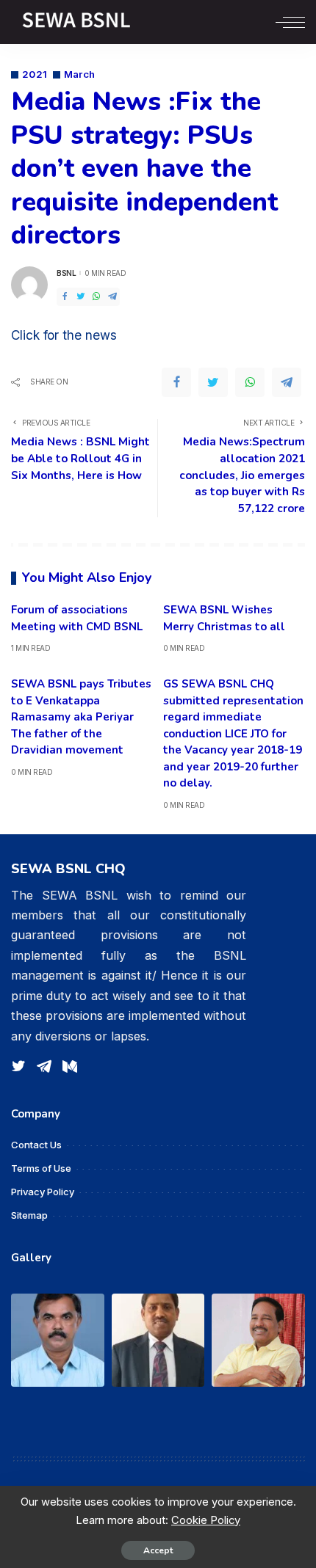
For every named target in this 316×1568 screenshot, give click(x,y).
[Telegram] (112, 297)
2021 (35, 74)
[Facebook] (65, 297)
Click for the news (64, 335)
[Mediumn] (69, 1067)
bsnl (66, 273)
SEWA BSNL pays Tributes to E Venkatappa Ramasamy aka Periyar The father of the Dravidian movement (81, 717)
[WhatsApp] (96, 297)
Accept (158, 1550)
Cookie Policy (205, 1520)
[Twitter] (81, 297)
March (80, 74)
